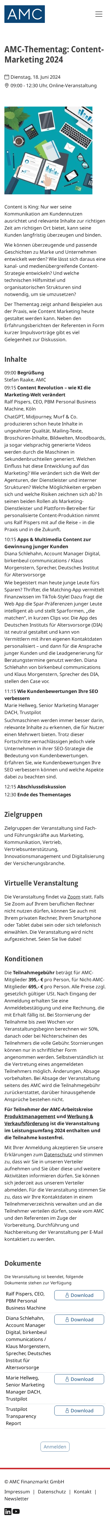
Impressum (17, 1491)
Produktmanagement (29, 1116)
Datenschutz (58, 1154)
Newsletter (16, 1498)
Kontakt (83, 1491)
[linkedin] (8, 1513)
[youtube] (16, 1513)
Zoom (73, 896)
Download (82, 1295)
